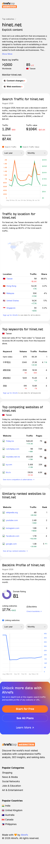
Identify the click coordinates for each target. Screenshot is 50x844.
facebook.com (12, 536)
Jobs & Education (11, 785)
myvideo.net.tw (13, 456)
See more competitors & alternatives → (18, 479)
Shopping (7, 772)
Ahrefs (24, 834)
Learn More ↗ (25, 727)
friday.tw (10, 441)
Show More (7, 54)
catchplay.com (12, 449)
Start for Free (25, 708)
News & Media (10, 777)
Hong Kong (11, 286)
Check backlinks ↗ (34, 611)
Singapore (10, 308)
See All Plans (25, 718)
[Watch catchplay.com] (45, 450)
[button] (10, 653)
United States (12, 300)
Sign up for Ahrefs (10, 315)
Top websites (8, 19)
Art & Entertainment (12, 790)
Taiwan (9, 278)
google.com (11, 544)
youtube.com (12, 520)
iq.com (9, 464)
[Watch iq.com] (45, 465)
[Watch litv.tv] (45, 473)
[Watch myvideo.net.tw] (45, 458)
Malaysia (10, 293)
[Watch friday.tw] (45, 442)
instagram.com (12, 528)
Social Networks (11, 781)
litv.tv (8, 472)
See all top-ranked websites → (15, 551)
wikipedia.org (12, 512)
